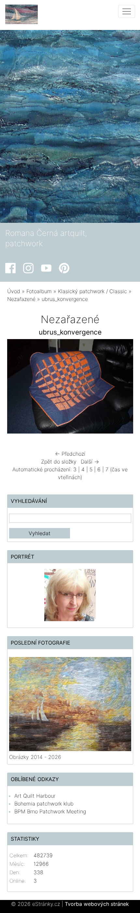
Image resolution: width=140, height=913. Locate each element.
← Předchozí (70, 453)
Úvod (13, 291)
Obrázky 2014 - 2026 (35, 757)
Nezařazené (21, 299)
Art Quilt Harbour (34, 795)
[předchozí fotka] (17, 388)
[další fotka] (122, 388)
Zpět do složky (59, 461)
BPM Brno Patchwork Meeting (50, 811)
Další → (90, 461)
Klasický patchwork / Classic (92, 291)
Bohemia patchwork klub (44, 803)
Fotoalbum (39, 291)
